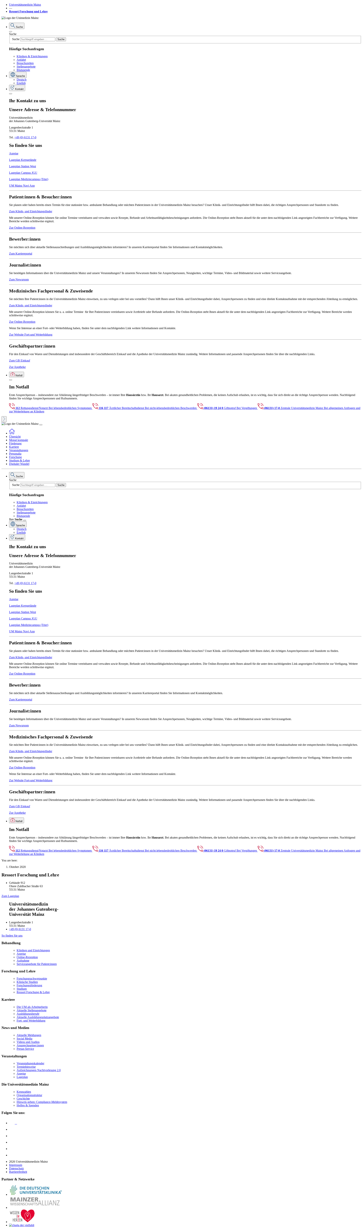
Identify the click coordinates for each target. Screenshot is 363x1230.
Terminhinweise (26, 1066)
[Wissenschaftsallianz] (35, 1207)
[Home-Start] (12, 433)
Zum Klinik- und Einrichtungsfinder (30, 211)
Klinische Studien (27, 982)
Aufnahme (23, 960)
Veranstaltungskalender (30, 1063)
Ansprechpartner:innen (30, 1045)
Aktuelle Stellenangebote (32, 1010)
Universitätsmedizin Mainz (25, 4)
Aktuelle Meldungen (29, 1035)
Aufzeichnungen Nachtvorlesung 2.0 (39, 1070)
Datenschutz (16, 1168)
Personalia (15, 453)
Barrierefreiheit (18, 1171)
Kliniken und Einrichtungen (33, 950)
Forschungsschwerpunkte (32, 978)
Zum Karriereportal (20, 253)
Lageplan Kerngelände (22, 159)
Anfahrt (21, 59)
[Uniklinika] (35, 1194)
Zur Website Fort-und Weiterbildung (30, 334)
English (21, 83)
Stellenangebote (26, 66)
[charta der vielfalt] (21, 1225)
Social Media (24, 1038)
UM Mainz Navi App (22, 185)
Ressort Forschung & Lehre (33, 992)
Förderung (15, 443)
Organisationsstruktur (29, 1095)
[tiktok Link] (12, 1155)
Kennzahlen (24, 1091)
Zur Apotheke (17, 367)
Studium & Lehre (19, 460)
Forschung (15, 457)
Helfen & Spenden (28, 1105)
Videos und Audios (28, 1042)
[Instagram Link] (12, 1142)
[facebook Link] (12, 1148)
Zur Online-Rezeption (22, 227)
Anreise (13, 153)
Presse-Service (25, 1048)
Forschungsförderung (29, 985)
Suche (12, 34)
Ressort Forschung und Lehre (28, 11)
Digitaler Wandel (19, 463)
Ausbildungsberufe (28, 1013)
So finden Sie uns (12, 935)
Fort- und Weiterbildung (31, 1020)
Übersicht (15, 436)
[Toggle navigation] (40, 424)
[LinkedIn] (12, 1129)
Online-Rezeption (27, 957)
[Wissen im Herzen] (22, 1221)
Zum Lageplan (10, 896)
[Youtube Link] (13, 1135)
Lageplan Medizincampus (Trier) (28, 179)
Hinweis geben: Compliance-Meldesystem (42, 1102)
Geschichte (23, 1098)
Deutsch (21, 79)
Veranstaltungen (18, 450)
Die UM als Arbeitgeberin (32, 1007)
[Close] (10, 31)
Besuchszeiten (25, 63)
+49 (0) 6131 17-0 (25, 137)
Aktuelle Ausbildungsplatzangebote (38, 1017)
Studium (22, 988)
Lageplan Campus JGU (23, 172)
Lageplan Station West (22, 166)
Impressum (15, 1165)
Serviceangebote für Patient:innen (37, 964)
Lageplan (22, 1077)
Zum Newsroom (19, 279)
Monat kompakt (18, 440)
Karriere (14, 446)
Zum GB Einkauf (19, 360)
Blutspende (23, 70)
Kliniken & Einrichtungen (32, 56)
